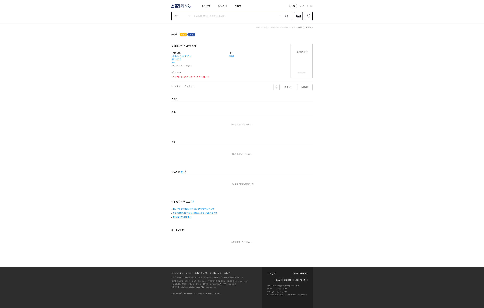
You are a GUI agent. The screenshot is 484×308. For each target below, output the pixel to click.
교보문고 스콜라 (177, 273)
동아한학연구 (176, 59)
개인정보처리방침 (201, 273)
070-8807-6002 (300, 273)
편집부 (231, 56)
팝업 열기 (185, 171)
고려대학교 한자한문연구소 (181, 56)
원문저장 (305, 87)
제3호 (173, 62)
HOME (258, 28)
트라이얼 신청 (300, 280)
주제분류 (205, 6)
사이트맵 (227, 273)
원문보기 (288, 87)
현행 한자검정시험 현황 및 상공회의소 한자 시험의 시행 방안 (195, 213)
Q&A (278, 280)
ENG (311, 6)
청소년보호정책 (215, 273)
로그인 (293, 6)
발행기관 (222, 6)
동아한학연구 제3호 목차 (182, 217)
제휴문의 (287, 280)
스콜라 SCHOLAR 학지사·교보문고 (181, 7)
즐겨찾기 (277, 87)
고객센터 (303, 6)
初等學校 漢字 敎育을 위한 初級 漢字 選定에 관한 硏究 (193, 209)
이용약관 (189, 273)
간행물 (237, 6)
